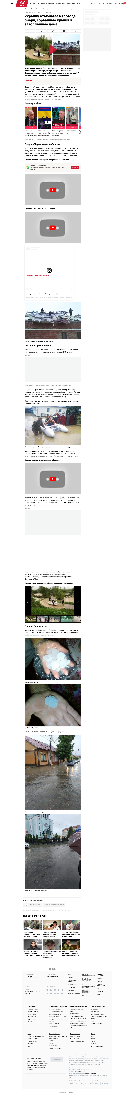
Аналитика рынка (75, 1036)
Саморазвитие (53, 1046)
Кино (29, 1034)
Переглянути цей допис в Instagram (37, 275)
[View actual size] (74, 588)
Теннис (93, 1041)
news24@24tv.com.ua (32, 977)
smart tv (94, 1083)
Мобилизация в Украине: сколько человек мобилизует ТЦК (78, 1026)
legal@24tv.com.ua (90, 1073)
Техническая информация (100, 975)
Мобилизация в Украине (78, 1007)
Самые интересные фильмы (36, 1036)
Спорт (93, 1034)
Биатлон (93, 1043)
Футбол (93, 1038)
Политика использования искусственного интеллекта (86, 980)
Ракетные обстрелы (55, 1009)
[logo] (22, 3)
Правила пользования (74, 993)
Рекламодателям (72, 990)
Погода (30, 1021)
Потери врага (53, 1026)
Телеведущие (71, 987)
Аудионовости (32, 1019)
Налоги (93, 1021)
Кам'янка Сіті (41, 297)
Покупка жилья (74, 1038)
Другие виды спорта (97, 1046)
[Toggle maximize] (78, 588)
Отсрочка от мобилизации (78, 1021)
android (74, 1083)
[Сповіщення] (99, 3)
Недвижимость (75, 1034)
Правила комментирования (87, 996)
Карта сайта (100, 991)
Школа (51, 1040)
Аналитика (71, 3)
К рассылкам (57, 1059)
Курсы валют (95, 1011)
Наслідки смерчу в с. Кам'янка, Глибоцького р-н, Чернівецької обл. (46, 294)
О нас (69, 974)
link (47, 989)
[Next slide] (77, 602)
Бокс (92, 1036)
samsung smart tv (105, 1083)
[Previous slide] (28, 602)
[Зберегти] (75, 31)
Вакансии (99, 981)
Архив (98, 988)
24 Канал (27, 9)
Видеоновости (32, 1016)
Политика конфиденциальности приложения (88, 986)
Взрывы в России (54, 1023)
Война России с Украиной (58, 1007)
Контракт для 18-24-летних (78, 1018)
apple (84, 1083)
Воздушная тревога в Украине (58, 1016)
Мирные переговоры (55, 1014)
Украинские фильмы (34, 1038)
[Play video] (53, 49)
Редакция (70, 977)
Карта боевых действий (56, 1011)
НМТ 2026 (51, 1043)
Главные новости (33, 1009)
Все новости (34, 3)
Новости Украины (47, 3)
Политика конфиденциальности (88, 975)
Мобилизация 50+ (75, 1013)
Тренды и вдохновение (77, 1041)
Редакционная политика (72, 981)
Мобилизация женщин (76, 1016)
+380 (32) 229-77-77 (79, 1071)
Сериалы (30, 1046)
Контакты (99, 978)
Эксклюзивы (60, 3)
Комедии (30, 1043)
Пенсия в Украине (96, 1023)
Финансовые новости (97, 1014)
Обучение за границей (55, 1048)
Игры (79, 3)
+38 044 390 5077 (52, 977)
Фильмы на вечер (33, 1041)
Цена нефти (94, 1009)
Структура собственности (101, 985)
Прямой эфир (32, 1014)
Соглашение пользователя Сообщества (86, 991)
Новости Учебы (54, 1034)
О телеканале (71, 984)
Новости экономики (98, 1007)
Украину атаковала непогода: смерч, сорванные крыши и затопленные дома (62, 9)
